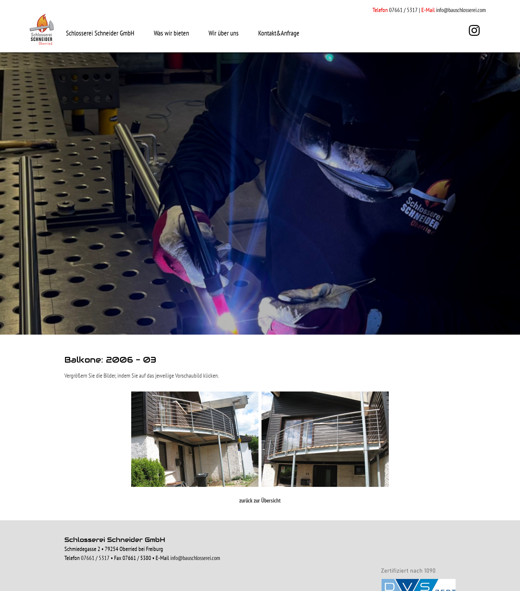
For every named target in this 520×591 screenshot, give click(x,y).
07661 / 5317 (95, 558)
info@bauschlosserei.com (461, 10)
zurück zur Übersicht (260, 500)
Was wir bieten (171, 33)
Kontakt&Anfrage (278, 33)
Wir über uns (224, 33)
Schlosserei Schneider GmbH (100, 33)
